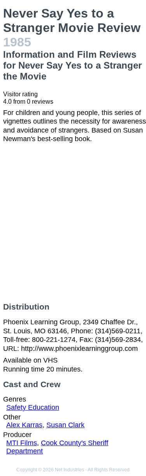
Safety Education (32, 407)
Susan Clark (65, 425)
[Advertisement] (73, 223)
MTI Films (21, 443)
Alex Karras (24, 425)
